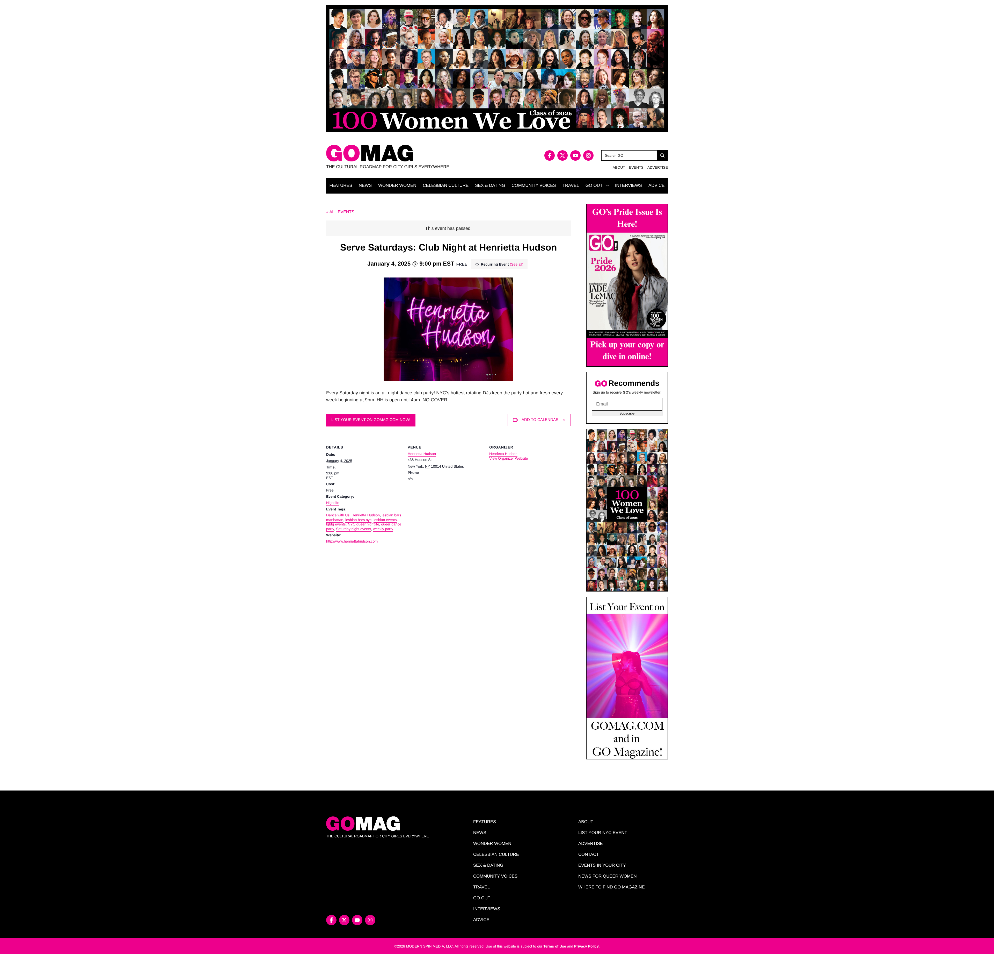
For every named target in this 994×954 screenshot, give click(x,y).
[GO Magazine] (411, 153)
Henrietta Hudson (366, 515)
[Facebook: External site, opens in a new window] (549, 155)
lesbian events (385, 520)
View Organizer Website (508, 458)
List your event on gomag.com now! (370, 420)
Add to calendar (540, 419)
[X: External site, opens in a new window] (562, 155)
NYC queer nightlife (363, 524)
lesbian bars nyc (358, 520)
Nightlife (332, 503)
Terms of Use (554, 946)
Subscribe (626, 413)
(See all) (516, 264)
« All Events (340, 212)
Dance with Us (337, 515)
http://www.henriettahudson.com (352, 541)
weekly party (383, 529)
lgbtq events (336, 524)
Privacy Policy (586, 946)
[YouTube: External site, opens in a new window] (575, 155)
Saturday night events (353, 529)
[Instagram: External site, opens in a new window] (588, 155)
